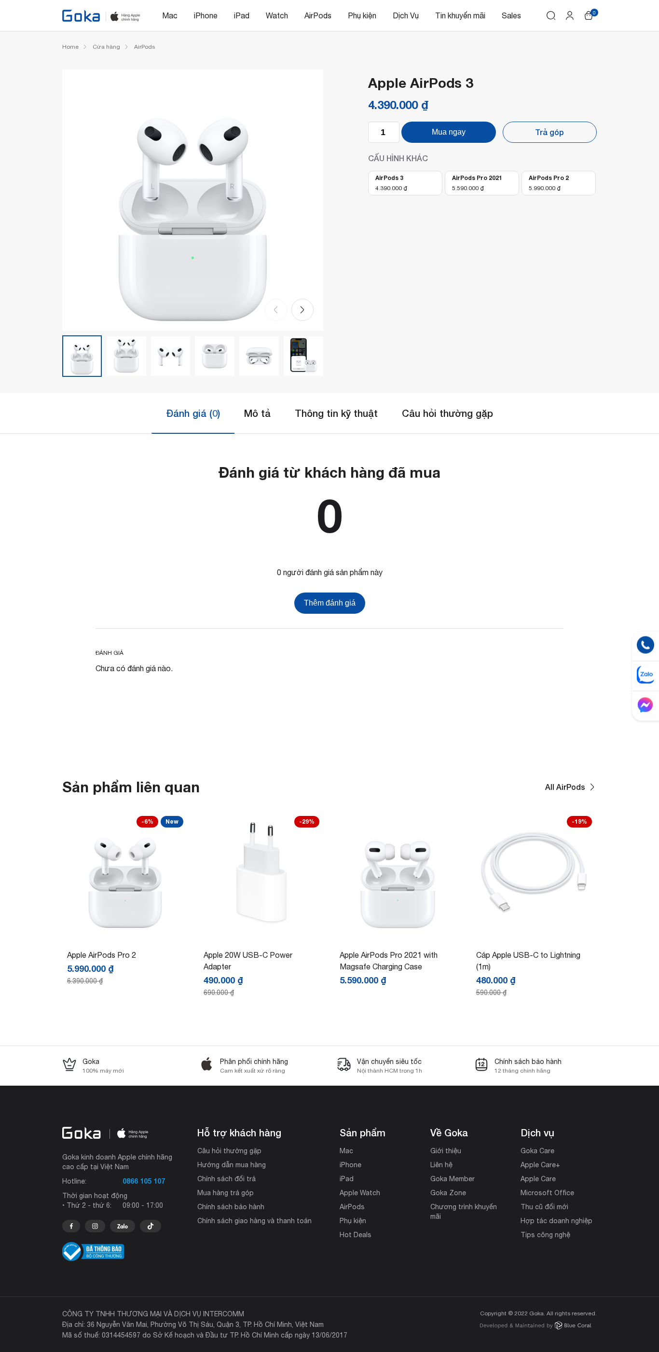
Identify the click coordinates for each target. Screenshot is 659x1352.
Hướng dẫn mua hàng (231, 1165)
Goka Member (452, 1179)
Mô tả (257, 413)
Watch (277, 15)
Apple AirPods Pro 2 (101, 955)
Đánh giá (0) (193, 413)
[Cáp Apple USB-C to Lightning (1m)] (534, 930)
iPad (241, 15)
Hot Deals (355, 1235)
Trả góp (549, 132)
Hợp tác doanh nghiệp (556, 1221)
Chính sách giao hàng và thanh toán (254, 1221)
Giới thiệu (445, 1151)
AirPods (317, 15)
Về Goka (449, 1132)
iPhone (206, 15)
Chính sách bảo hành (230, 1207)
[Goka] (81, 16)
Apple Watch (360, 1193)
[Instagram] (95, 1226)
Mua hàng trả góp (225, 1193)
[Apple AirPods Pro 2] (125, 930)
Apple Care (538, 1179)
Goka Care (537, 1151)
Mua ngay (449, 132)
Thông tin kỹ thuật (336, 413)
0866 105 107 (144, 1181)
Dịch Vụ (406, 15)
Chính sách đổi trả (226, 1179)
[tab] (192, 413)
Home (70, 46)
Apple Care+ (540, 1165)
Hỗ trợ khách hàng (239, 1132)
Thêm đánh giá (330, 603)
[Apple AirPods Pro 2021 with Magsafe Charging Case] (398, 930)
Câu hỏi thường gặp (447, 413)
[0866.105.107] (71, 1226)
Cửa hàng (106, 46)
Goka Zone (448, 1193)
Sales (511, 15)
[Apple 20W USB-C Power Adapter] (262, 930)
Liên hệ (441, 1165)
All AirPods (565, 786)
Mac (170, 15)
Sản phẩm (362, 1132)
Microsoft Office (547, 1193)
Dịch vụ (537, 1132)
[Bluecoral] (535, 1326)
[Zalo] (122, 1226)
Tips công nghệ (545, 1235)
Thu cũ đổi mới (544, 1207)
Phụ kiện (362, 15)
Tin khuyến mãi (460, 15)
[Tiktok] (150, 1226)
